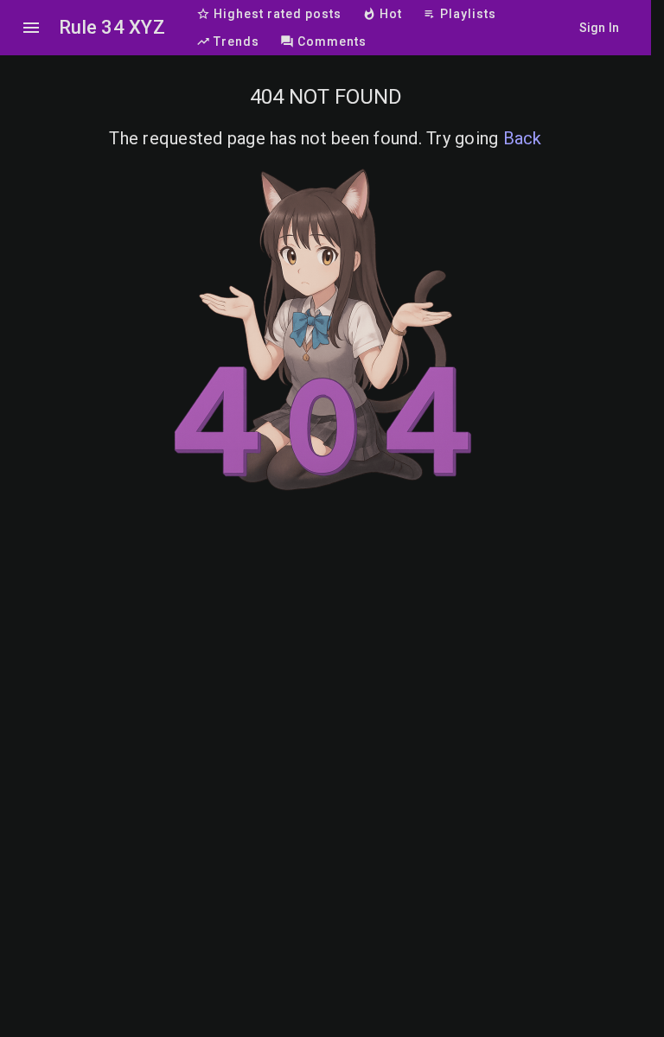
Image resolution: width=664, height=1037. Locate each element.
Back (522, 138)
